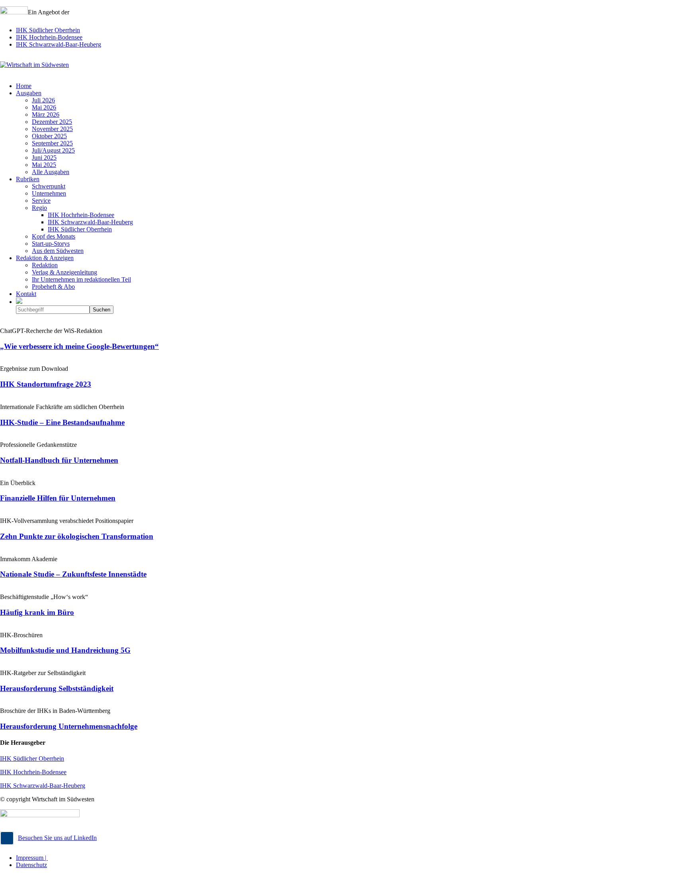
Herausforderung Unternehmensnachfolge (68, 726)
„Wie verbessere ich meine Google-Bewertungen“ (79, 346)
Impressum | (32, 857)
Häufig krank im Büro (37, 612)
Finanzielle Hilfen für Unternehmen (57, 498)
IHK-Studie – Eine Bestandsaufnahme (62, 422)
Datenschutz (31, 864)
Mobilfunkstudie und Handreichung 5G (65, 650)
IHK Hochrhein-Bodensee (49, 37)
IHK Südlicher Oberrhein (48, 30)
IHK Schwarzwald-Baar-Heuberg (58, 44)
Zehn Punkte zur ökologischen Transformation (76, 536)
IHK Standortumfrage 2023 (45, 384)
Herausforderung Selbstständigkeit (56, 688)
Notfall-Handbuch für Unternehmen (59, 460)
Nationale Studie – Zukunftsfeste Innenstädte (73, 574)
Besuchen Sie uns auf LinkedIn (57, 837)
